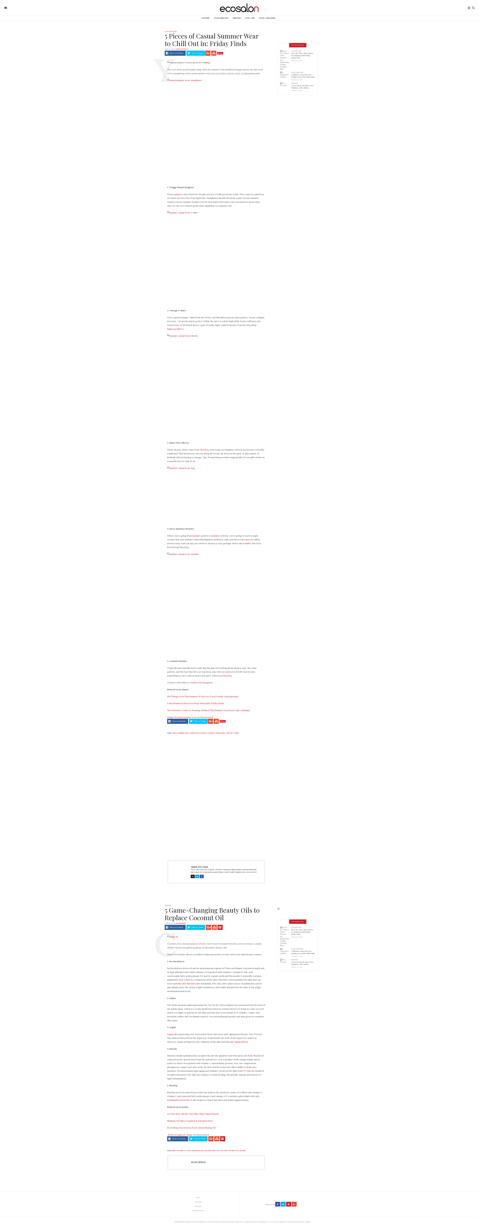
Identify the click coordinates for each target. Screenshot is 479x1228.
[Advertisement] (216, 830)
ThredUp (204, 449)
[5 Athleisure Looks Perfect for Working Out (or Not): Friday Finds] (285, 75)
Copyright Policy (198, 1211)
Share (176, 53)
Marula (257, 1055)
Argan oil (171, 1034)
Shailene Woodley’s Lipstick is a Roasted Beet (190, 1121)
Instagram (207, 682)
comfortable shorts (198, 733)
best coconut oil (179, 1150)
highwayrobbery (175, 329)
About (198, 1197)
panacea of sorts (198, 943)
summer (192, 69)
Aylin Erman (181, 923)
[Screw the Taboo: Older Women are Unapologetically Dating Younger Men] (285, 60)
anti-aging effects (239, 1041)
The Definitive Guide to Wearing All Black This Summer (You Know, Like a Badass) (208, 710)
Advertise (198, 1202)
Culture (205, 18)
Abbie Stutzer (182, 49)
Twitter (194, 682)
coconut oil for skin (236, 1150)
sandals (211, 733)
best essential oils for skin (199, 1150)
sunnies (178, 194)
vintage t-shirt (232, 733)
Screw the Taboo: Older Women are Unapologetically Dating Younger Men (302, 55)
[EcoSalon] (20, 7)
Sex (300, 51)
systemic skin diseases (184, 983)
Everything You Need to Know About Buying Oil (191, 1127)
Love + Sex (250, 18)
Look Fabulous (221, 18)
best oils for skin (219, 1150)
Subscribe (198, 1206)
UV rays (247, 1071)
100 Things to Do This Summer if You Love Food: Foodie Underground (202, 696)
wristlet (247, 543)
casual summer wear (180, 733)
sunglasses (220, 733)
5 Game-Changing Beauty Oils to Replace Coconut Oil (212, 914)
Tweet (197, 53)
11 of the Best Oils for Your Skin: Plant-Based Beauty (193, 1114)
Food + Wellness (267, 18)
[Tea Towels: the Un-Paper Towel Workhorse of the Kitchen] (285, 86)
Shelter (237, 18)
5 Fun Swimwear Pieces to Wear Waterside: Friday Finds (195, 703)
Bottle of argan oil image (180, 1134)
